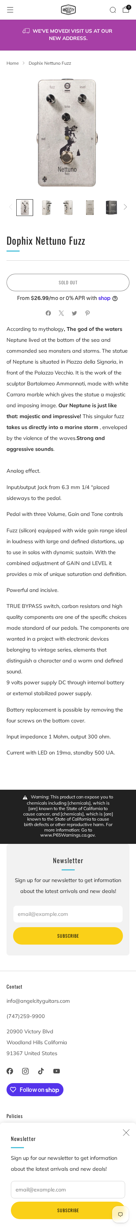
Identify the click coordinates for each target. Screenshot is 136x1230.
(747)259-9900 (26, 1016)
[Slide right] (124, 208)
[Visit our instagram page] (25, 1071)
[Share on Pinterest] (88, 313)
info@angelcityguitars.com (38, 1001)
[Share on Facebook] (49, 313)
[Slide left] (11, 208)
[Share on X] (62, 313)
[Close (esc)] (126, 1132)
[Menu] (10, 9)
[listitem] (68, 35)
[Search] (112, 9)
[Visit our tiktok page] (41, 1071)
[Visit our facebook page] (9, 1071)
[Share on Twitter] (75, 313)
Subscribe (68, 1210)
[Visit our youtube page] (57, 1071)
